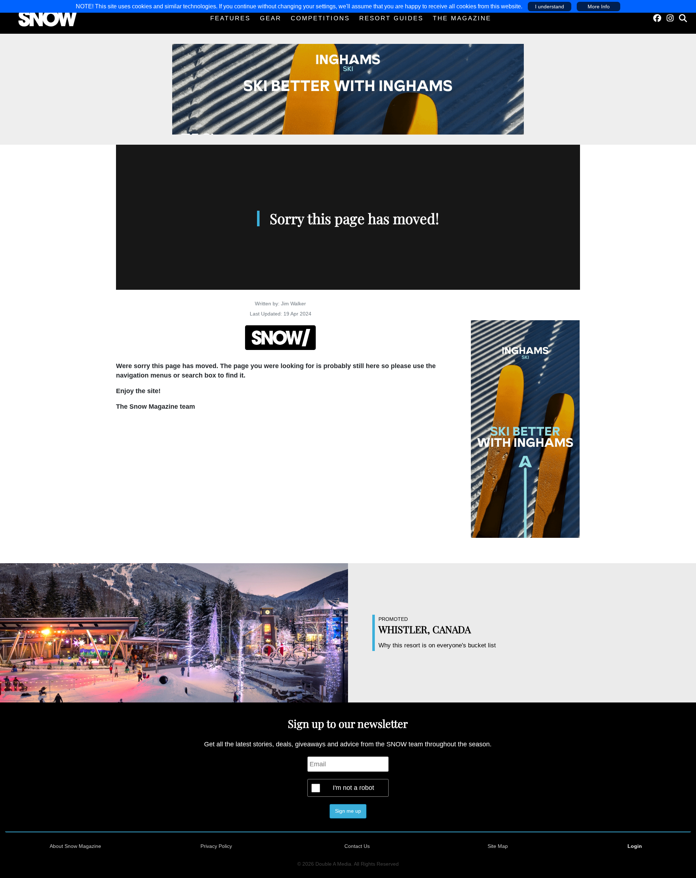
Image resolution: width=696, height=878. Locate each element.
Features (230, 18)
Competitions (320, 18)
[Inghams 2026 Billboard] (348, 88)
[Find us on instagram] (670, 18)
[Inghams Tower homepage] (525, 428)
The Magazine (462, 18)
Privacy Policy (216, 846)
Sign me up (348, 811)
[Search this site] (683, 18)
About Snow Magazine (75, 846)
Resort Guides (391, 18)
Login (634, 846)
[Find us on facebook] (657, 18)
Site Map (498, 846)
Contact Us (357, 846)
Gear (270, 18)
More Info (599, 6)
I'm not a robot (353, 787)
